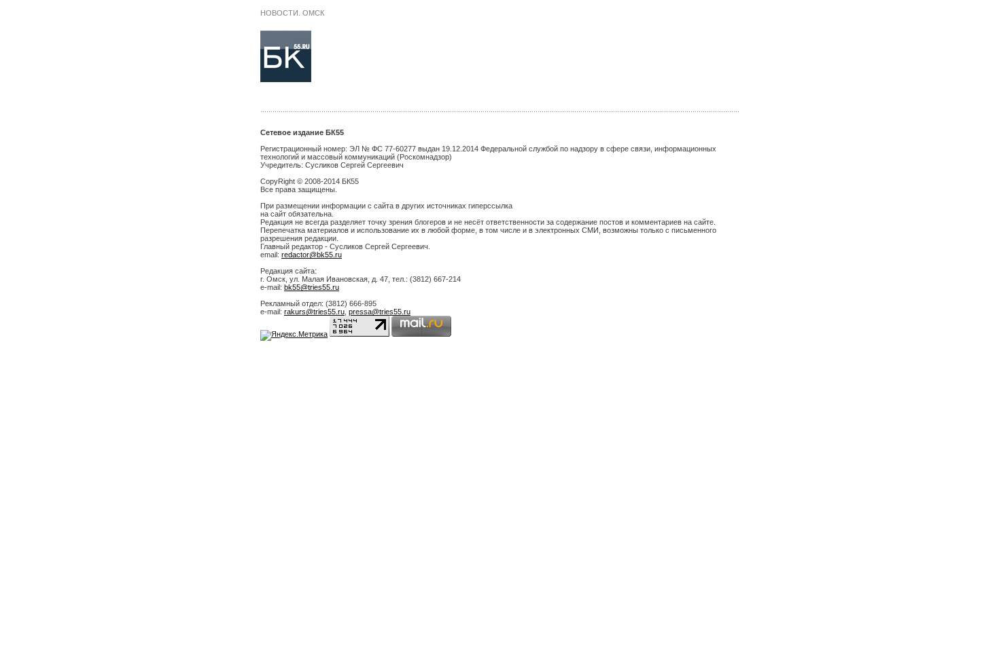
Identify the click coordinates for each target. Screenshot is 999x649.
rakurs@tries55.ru (314, 312)
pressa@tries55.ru (379, 312)
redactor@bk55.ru (311, 255)
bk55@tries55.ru (311, 287)
